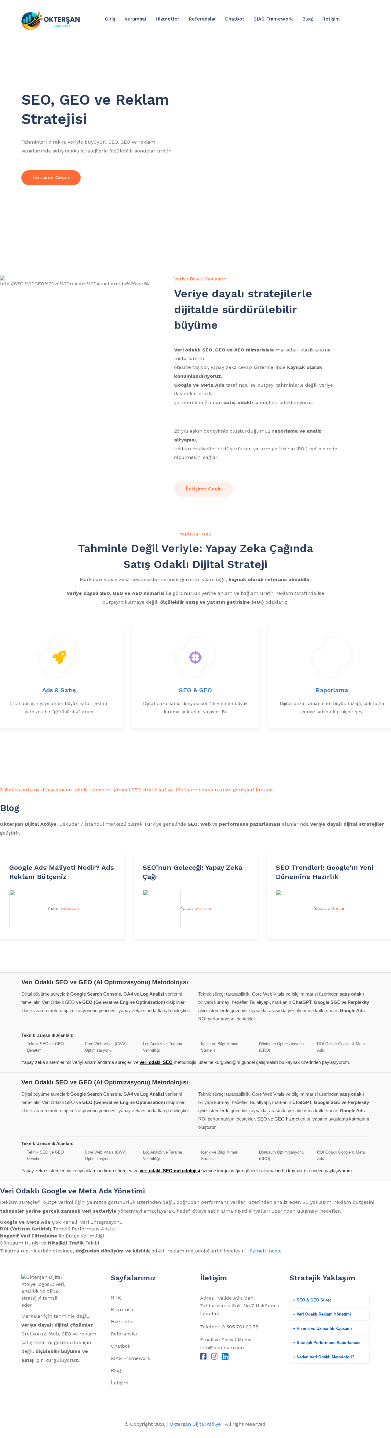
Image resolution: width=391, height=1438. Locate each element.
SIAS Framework (273, 19)
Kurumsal (135, 19)
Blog (307, 19)
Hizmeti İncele (264, 1251)
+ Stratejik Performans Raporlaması (326, 1342)
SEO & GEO (195, 690)
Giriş (110, 19)
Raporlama (332, 690)
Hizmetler (167, 19)
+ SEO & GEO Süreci (313, 1300)
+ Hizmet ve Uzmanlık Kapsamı (322, 1328)
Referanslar (202, 19)
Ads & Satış (59, 690)
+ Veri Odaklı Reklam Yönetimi (322, 1314)
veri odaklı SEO (156, 1062)
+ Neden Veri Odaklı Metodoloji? (323, 1357)
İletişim (331, 19)
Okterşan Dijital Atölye (195, 1424)
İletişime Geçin (51, 177)
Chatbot (234, 19)
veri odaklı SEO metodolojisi (170, 1170)
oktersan (70, 908)
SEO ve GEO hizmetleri (281, 1118)
